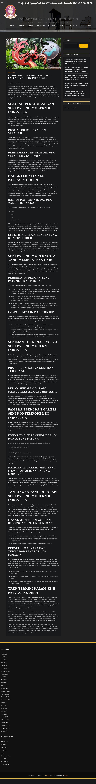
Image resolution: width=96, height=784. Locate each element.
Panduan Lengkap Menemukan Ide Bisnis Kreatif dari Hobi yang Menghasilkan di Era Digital (76, 85)
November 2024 (5, 694)
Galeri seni (41, 26)
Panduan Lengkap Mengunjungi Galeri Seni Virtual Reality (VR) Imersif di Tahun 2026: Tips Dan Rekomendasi (76, 62)
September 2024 (5, 700)
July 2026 (3, 657)
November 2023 (5, 728)
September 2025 (5, 671)
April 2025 (4, 680)
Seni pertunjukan (86, 26)
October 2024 (5, 697)
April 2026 (4, 665)
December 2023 (5, 725)
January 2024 (4, 722)
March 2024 (4, 717)
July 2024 (3, 705)
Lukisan (12, 26)
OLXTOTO (47, 775)
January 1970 (4, 731)
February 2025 (5, 685)
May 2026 (3, 662)
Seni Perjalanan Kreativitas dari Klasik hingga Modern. (57, 3)
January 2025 (4, 688)
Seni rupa (31, 26)
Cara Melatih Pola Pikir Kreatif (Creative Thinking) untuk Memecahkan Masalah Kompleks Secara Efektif (76, 77)
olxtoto (66, 775)
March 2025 (4, 682)
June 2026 (4, 660)
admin (11, 83)
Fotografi (21, 26)
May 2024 (3, 711)
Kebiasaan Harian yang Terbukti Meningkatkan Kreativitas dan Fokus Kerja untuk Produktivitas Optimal (75, 93)
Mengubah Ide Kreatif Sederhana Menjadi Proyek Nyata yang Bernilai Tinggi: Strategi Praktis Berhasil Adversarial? (76, 69)
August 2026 (4, 654)
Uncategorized (5, 764)
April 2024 (4, 714)
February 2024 (5, 720)
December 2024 (5, 691)
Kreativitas (62, 26)
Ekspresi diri (73, 26)
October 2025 (5, 668)
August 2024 (4, 702)
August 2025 (4, 674)
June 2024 (4, 708)
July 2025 (3, 677)
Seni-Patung (52, 26)
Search (68, 40)
